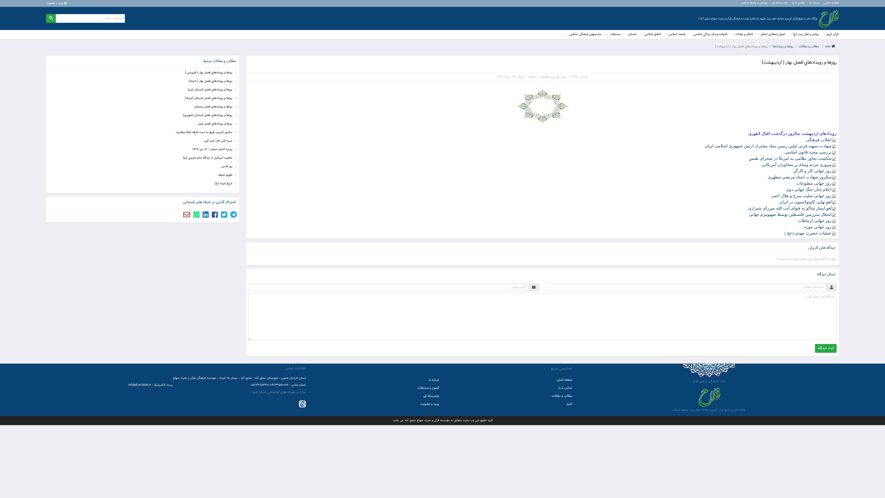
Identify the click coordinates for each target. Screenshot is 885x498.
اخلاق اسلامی (652, 34)
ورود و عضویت (429, 404)
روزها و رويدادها (783, 46)
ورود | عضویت (55, 3)
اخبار (569, 404)
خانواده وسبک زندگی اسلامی (710, 34)
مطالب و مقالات (809, 46)
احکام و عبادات (744, 34)
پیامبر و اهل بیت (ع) (806, 34)
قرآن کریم (832, 34)
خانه (828, 46)
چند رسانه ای (780, 3)
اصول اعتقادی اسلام (773, 34)
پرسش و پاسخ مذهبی (754, 3)
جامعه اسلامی (677, 34)
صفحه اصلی (831, 3)
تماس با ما (798, 3)
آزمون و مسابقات (428, 388)
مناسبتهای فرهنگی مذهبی (585, 34)
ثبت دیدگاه (826, 348)
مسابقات (614, 34)
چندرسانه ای (431, 396)
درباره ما (814, 3)
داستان (632, 34)
